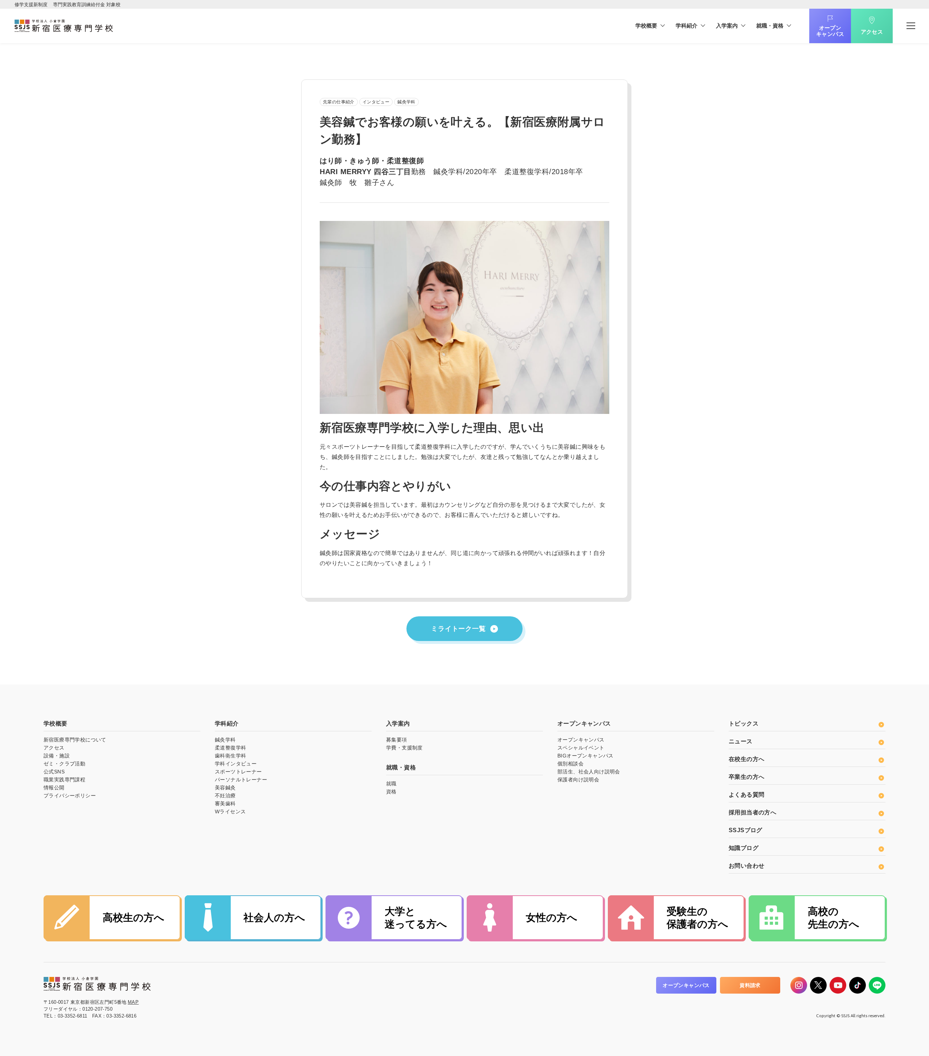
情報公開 (54, 787)
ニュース (741, 741)
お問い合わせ (746, 866)
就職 (391, 783)
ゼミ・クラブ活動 (64, 764)
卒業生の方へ (746, 777)
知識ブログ (743, 848)
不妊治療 (225, 795)
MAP (133, 1002)
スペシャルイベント (581, 748)
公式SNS (54, 771)
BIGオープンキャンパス (585, 756)
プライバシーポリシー (70, 795)
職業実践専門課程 (64, 779)
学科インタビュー (236, 764)
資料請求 (750, 985)
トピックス (743, 723)
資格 (391, 791)
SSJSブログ (745, 830)
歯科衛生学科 (230, 756)
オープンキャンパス (830, 31)
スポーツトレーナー (238, 771)
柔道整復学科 (230, 748)
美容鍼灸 (225, 787)
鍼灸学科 (225, 740)
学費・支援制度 (404, 748)
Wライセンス (230, 811)
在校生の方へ (746, 759)
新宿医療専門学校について (75, 740)
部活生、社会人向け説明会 (588, 771)
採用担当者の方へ (752, 812)
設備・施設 (57, 756)
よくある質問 (746, 795)
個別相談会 (570, 764)
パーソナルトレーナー (241, 779)
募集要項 (396, 740)
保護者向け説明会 (578, 779)
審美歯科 (225, 803)
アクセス (872, 32)
